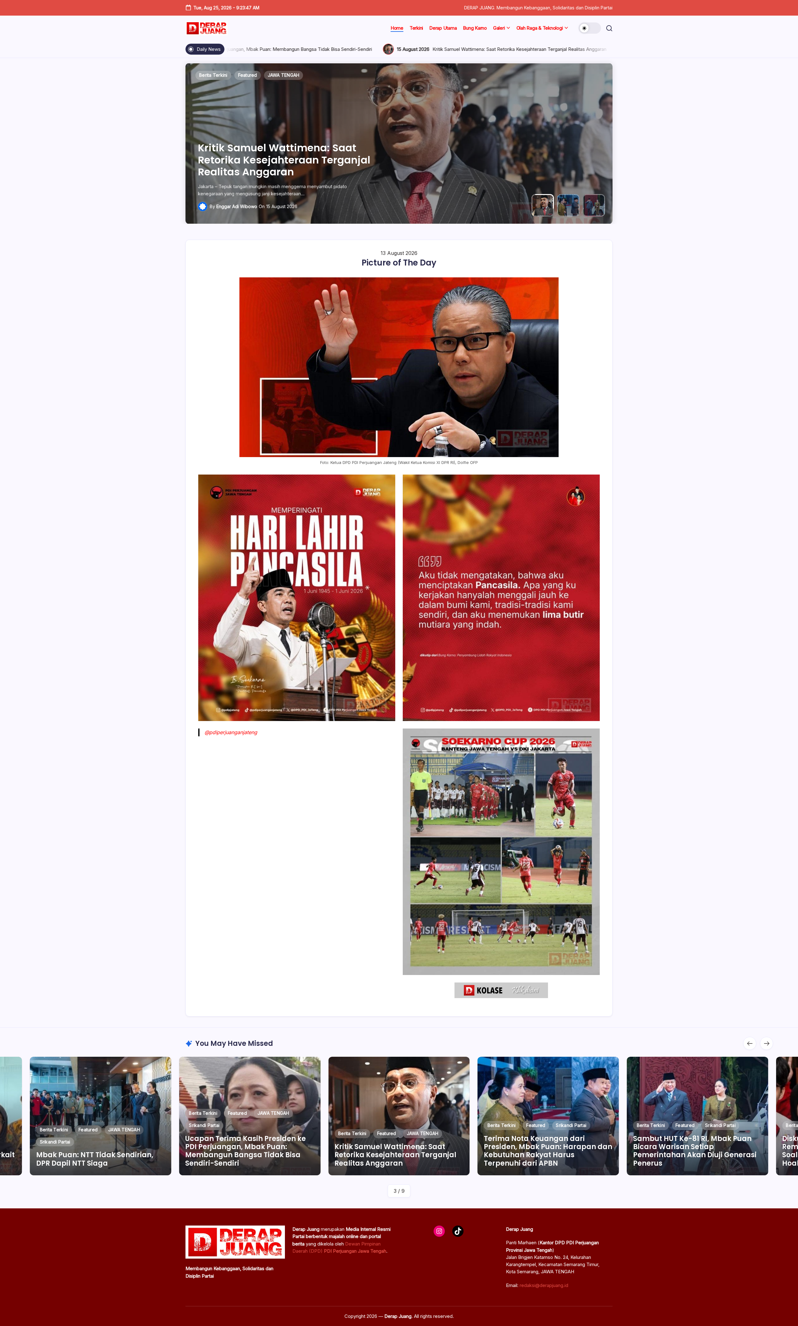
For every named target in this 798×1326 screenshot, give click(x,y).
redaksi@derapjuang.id (544, 1285)
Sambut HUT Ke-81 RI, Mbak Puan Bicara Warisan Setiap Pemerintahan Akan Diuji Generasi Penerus (403, 1151)
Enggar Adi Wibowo (236, 206)
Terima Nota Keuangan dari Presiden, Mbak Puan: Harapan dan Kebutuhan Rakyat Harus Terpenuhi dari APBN (610, 49)
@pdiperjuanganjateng (230, 732)
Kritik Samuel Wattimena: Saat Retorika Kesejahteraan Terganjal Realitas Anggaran (347, 49)
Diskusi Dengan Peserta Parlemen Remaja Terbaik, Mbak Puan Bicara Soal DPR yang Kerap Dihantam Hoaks (554, 1151)
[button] (590, 28)
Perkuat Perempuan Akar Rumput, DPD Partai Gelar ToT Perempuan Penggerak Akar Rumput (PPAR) (702, 1155)
